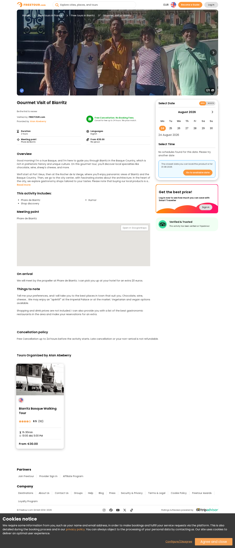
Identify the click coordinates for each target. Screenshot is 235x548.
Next (213, 52)
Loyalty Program (28, 501)
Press (112, 493)
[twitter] (125, 510)
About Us (44, 493)
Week (203, 103)
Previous (21, 52)
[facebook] (111, 510)
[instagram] (104, 510)
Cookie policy (179, 493)
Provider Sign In (48, 476)
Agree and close (213, 541)
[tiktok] (132, 510)
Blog (101, 493)
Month (211, 103)
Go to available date (198, 172)
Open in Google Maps (135, 227)
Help (90, 493)
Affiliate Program (73, 476)
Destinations (25, 493)
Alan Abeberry (38, 121)
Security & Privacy (132, 493)
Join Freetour (26, 476)
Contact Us (61, 493)
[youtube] (118, 510)
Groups (78, 493)
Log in (211, 4)
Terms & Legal (156, 493)
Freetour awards (202, 493)
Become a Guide (190, 4)
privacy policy (75, 529)
